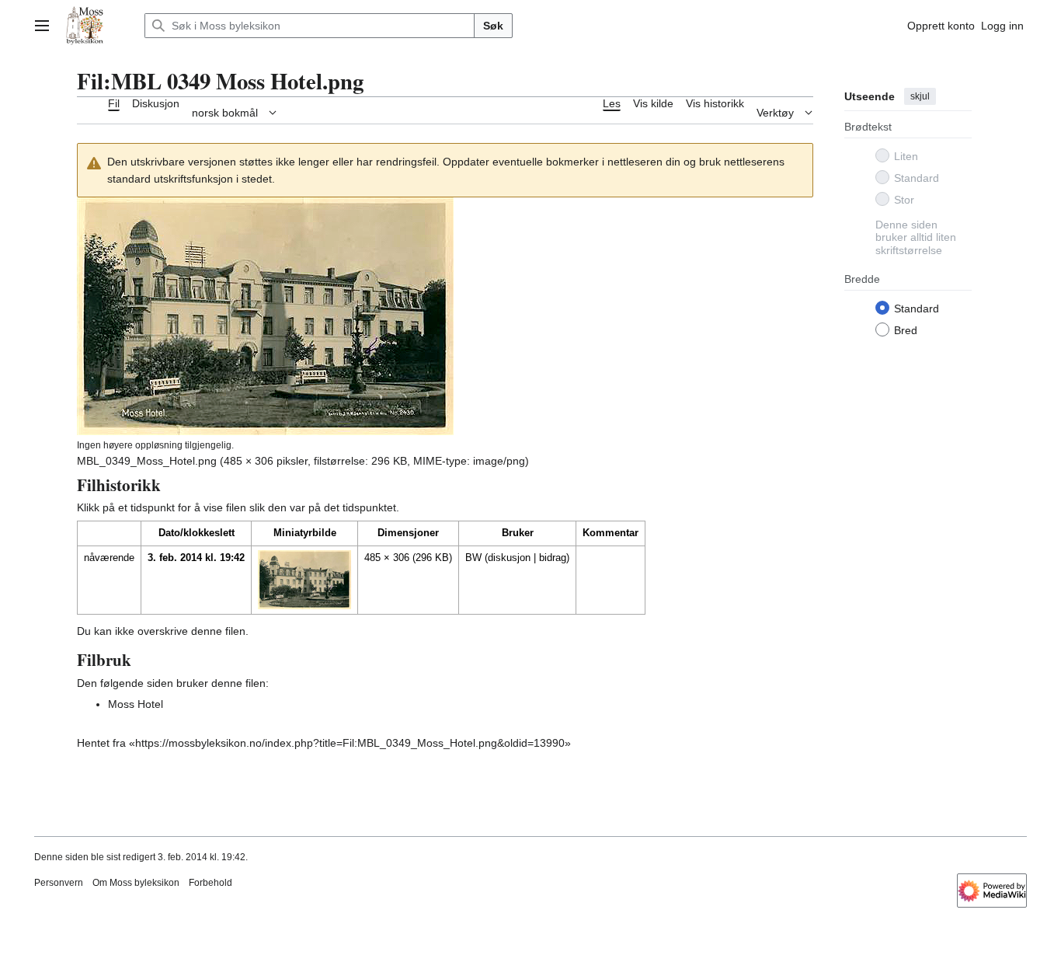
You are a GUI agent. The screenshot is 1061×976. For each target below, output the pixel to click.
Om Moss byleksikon (135, 882)
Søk (493, 25)
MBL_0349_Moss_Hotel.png (147, 461)
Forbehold (210, 882)
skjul (920, 96)
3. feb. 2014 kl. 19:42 (196, 557)
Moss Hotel (135, 704)
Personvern (58, 882)
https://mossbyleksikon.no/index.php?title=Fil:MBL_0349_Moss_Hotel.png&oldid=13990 (350, 743)
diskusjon (509, 557)
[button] (42, 25)
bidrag (552, 557)
